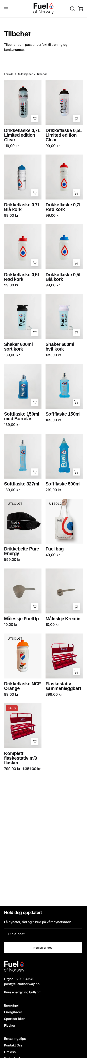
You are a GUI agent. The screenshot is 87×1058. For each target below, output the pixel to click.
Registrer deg (43, 947)
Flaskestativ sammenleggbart (63, 686)
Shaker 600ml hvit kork (60, 346)
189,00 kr (12, 425)
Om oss (10, 1052)
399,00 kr (54, 694)
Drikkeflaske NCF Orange (22, 686)
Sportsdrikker (14, 1019)
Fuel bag (55, 549)
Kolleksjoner (25, 74)
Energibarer (13, 1012)
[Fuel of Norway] (43, 8)
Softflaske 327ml (21, 484)
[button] (72, 9)
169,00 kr (53, 420)
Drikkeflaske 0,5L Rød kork (22, 277)
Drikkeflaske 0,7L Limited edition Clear (22, 135)
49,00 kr (53, 555)
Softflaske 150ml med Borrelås (21, 416)
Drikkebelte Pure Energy (21, 551)
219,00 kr (53, 490)
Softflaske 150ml (63, 414)
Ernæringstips (15, 1039)
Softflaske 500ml (63, 484)
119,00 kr (11, 146)
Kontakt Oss (13, 1045)
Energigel (11, 1005)
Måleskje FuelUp (21, 618)
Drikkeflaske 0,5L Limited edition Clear (64, 135)
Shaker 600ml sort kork (18, 346)
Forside (9, 74)
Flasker (9, 1025)
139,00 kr (12, 355)
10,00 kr (11, 624)
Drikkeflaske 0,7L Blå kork (22, 207)
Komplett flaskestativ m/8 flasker (20, 758)
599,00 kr (12, 559)
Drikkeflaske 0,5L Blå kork (64, 277)
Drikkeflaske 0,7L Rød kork (64, 207)
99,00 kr (53, 146)
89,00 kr (11, 694)
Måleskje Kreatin (63, 618)
